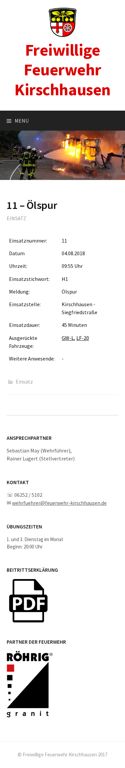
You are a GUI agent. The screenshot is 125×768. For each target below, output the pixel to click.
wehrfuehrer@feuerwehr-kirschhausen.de (59, 502)
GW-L (68, 338)
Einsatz (16, 218)
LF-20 (82, 338)
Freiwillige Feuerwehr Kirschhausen (62, 69)
